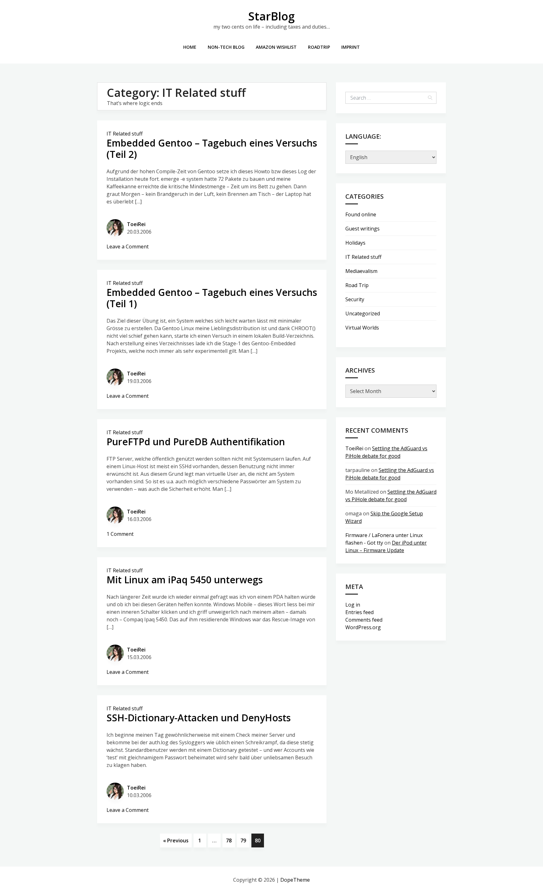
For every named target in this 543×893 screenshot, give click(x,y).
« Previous (176, 840)
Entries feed (359, 612)
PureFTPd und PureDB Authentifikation (196, 441)
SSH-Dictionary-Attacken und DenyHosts (199, 717)
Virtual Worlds (362, 327)
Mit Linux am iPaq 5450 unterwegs (185, 579)
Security (354, 299)
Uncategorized (362, 313)
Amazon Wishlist (276, 47)
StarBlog (271, 16)
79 (243, 840)
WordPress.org (363, 627)
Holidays (355, 242)
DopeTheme (295, 879)
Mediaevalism (361, 271)
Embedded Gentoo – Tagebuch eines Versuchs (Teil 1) (212, 298)
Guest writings (362, 228)
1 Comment (120, 533)
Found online (360, 214)
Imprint (350, 47)
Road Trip (357, 285)
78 (229, 840)
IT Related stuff (125, 133)
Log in (352, 604)
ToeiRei (136, 224)
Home (189, 47)
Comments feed (363, 619)
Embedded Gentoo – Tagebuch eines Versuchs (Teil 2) (212, 148)
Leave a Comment (128, 246)
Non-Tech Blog (226, 47)
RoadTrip (319, 47)
